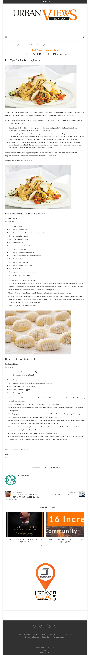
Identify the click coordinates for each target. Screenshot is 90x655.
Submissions (53, 634)
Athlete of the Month (22, 634)
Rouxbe (7, 458)
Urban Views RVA (26, 476)
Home (7, 45)
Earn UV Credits (39, 634)
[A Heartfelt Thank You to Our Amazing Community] (65, 524)
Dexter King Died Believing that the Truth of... (25, 541)
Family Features (19, 45)
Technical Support (59, 637)
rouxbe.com (28, 161)
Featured (48, 50)
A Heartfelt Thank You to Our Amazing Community (65, 541)
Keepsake (45, 637)
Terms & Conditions (68, 634)
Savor (56, 50)
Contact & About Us (32, 637)
